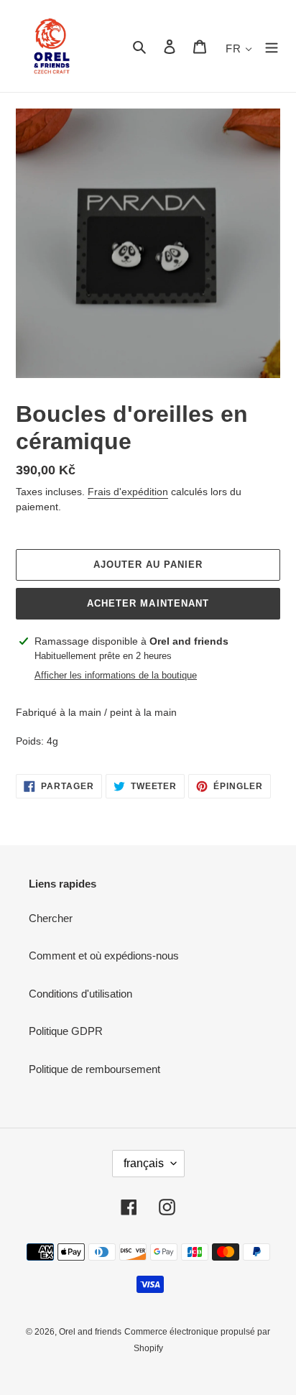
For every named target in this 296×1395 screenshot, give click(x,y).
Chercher (51, 918)
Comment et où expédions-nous (104, 955)
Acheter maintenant (148, 603)
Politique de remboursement (94, 1069)
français (144, 1163)
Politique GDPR (66, 1031)
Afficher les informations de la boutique (115, 675)
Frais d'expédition (128, 491)
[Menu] (271, 46)
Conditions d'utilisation (80, 993)
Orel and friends (90, 1332)
